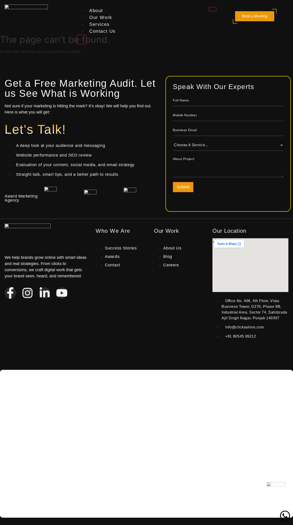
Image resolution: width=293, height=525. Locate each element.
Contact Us (102, 31)
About (96, 10)
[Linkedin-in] (44, 293)
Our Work (100, 17)
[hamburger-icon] (212, 9)
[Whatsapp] (285, 515)
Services (99, 24)
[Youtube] (62, 293)
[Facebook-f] (10, 293)
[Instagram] (27, 293)
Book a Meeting (254, 16)
